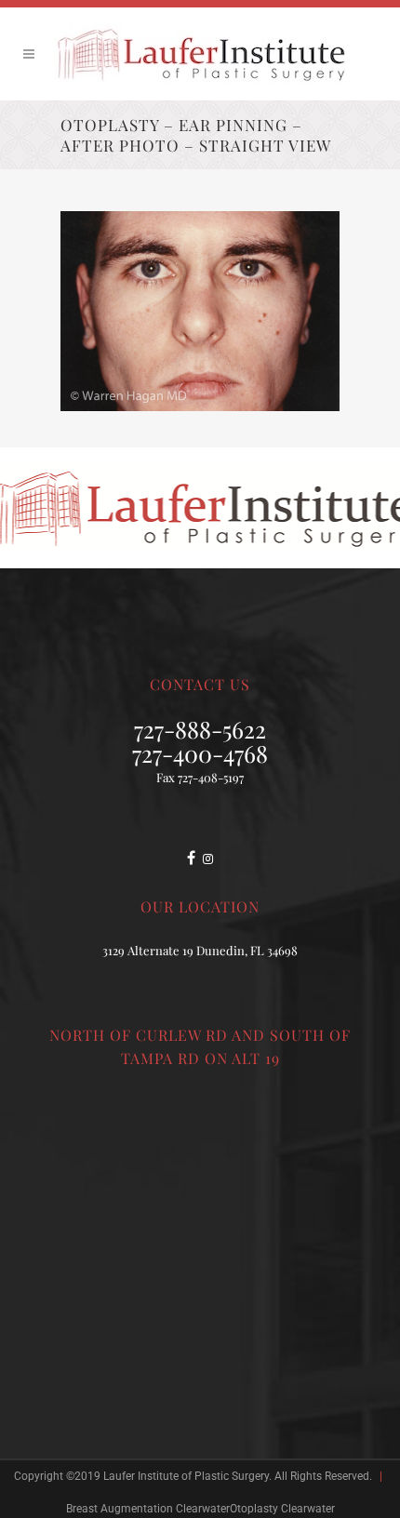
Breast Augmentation (119, 1508)
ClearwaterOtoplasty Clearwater (255, 1508)
